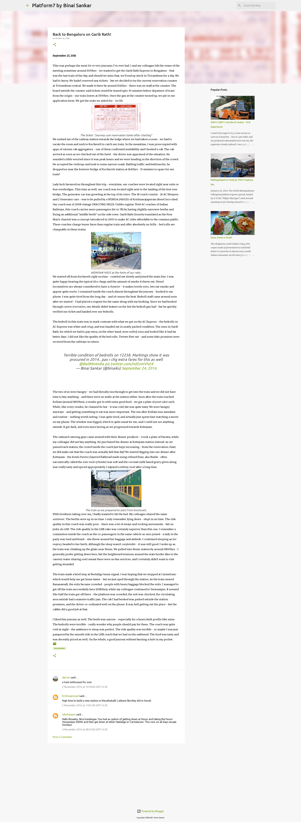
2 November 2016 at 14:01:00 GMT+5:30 (84, 705)
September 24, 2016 (139, 368)
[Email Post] (54, 645)
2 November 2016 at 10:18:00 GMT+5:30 (84, 686)
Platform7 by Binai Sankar (62, 5)
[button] (54, 45)
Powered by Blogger (152, 811)
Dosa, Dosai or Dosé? (221, 237)
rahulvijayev (69, 714)
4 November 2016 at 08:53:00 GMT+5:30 (84, 729)
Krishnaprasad (70, 696)
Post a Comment (62, 737)
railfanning (59, 648)
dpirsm (66, 677)
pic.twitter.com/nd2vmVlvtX (129, 364)
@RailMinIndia (91, 364)
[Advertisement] (116, 770)
